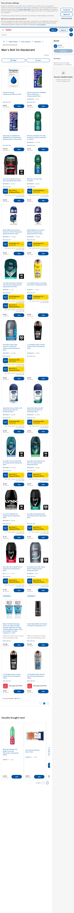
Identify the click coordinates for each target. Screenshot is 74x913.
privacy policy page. (24, 9)
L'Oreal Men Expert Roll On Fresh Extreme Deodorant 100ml (36, 676)
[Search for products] (71, 34)
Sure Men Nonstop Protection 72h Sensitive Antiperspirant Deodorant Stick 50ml (12, 285)
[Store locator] (71, 30)
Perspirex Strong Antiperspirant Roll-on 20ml (12, 93)
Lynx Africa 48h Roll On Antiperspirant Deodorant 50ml (11, 516)
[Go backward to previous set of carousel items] (43, 782)
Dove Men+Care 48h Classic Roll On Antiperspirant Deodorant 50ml (36, 568)
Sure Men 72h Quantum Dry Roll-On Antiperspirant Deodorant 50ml (36, 463)
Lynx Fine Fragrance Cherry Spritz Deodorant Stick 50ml (12, 180)
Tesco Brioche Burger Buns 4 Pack (32, 751)
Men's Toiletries (26, 41)
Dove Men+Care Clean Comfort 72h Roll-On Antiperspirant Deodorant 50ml (11, 347)
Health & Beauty (13, 41)
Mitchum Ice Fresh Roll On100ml (34, 180)
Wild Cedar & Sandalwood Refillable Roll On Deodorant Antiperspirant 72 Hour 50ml (12, 137)
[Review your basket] (55, 46)
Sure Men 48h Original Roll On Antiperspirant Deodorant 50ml (12, 568)
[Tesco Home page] (8, 30)
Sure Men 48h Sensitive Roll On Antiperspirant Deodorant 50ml (36, 516)
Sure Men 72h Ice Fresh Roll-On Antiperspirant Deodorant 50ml (12, 463)
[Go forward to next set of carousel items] (47, 782)
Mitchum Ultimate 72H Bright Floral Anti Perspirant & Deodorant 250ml (10, 752)
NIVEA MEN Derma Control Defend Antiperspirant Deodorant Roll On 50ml (35, 232)
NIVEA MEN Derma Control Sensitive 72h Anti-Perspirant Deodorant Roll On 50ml (12, 232)
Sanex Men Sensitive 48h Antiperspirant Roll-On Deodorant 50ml (35, 410)
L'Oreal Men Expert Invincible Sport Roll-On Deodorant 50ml (37, 284)
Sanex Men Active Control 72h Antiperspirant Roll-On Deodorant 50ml (12, 410)
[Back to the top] (38, 710)
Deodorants (37, 41)
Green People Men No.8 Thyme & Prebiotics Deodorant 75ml (37, 625)
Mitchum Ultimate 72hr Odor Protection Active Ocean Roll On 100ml (36, 137)
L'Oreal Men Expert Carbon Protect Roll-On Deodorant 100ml (12, 676)
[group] (12, 751)
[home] (4, 41)
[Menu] (3, 30)
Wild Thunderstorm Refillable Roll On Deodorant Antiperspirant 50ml (36, 94)
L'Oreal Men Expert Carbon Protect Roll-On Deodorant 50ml (36, 346)
